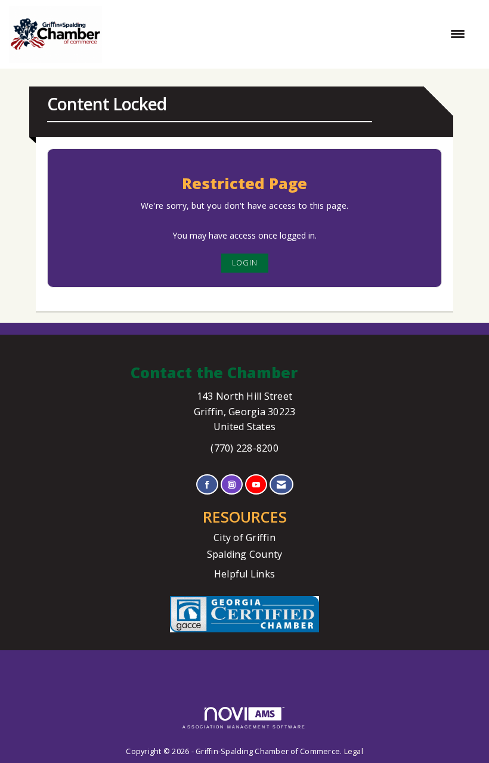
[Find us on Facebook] (207, 484)
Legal (353, 751)
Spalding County (245, 554)
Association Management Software (244, 727)
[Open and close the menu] (289, 34)
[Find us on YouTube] (256, 484)
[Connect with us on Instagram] (232, 484)
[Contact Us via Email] (281, 484)
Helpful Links (244, 573)
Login (245, 263)
